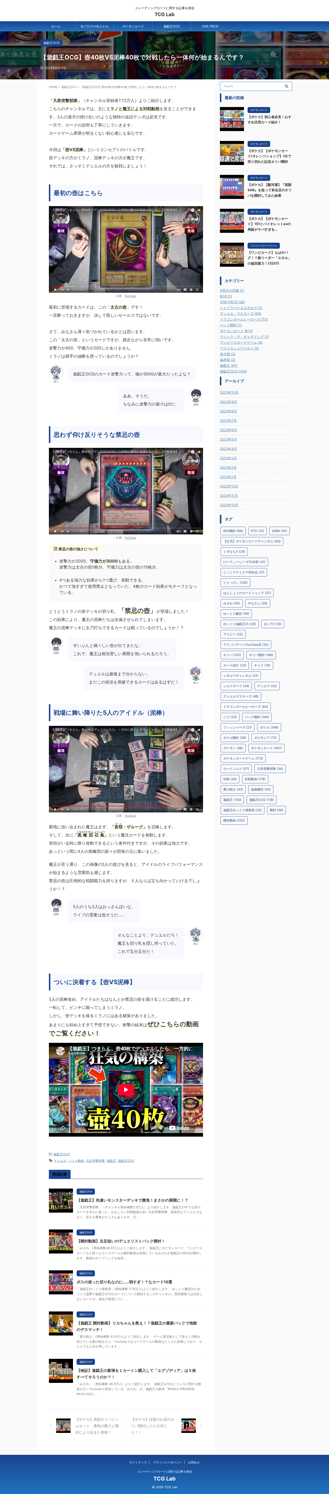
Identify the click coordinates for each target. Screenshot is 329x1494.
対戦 (230, 779)
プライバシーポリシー (167, 1462)
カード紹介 (234, 665)
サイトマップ (138, 1462)
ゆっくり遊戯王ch (239, 624)
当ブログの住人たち (94, 26)
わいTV (273, 624)
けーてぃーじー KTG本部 (244, 562)
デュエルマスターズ (241, 696)
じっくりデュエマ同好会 (243, 572)
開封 (276, 810)
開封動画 (234, 820)
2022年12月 (229, 486)
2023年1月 (228, 477)
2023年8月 (228, 411)
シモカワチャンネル (240, 675)
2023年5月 (228, 439)
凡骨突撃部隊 (95, 1161)
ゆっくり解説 (236, 613)
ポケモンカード (133, 26)
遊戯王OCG (172, 26)
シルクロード (236, 686)
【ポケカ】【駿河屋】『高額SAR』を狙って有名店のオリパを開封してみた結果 (270, 190)
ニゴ (230, 717)
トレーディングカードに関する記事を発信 (164, 1471)
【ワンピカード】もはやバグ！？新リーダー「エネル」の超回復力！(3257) (269, 257)
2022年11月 (229, 496)
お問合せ (194, 1462)
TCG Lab (165, 14)
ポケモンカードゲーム (243, 758)
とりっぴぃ (235, 582)
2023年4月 (228, 449)
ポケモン (233, 748)
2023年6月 (228, 430)
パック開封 (257, 717)
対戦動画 (255, 779)
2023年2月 (228, 467)
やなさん (258, 603)
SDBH (279, 531)
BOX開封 (233, 531)
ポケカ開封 (234, 738)
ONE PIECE (210, 26)
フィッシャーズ (237, 727)
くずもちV (234, 551)
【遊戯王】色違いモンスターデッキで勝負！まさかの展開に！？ (132, 1200)
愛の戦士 (233, 789)
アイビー (233, 634)
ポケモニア (265, 738)
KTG (257, 531)
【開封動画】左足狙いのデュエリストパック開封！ (121, 1241)
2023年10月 (229, 392)
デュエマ (267, 686)
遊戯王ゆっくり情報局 (242, 810)
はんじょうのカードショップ (247, 593)
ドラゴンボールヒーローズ (245, 707)
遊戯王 (111, 1161)
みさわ (231, 603)
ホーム (56, 26)
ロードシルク (236, 769)
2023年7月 (228, 420)
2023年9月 (228, 402)
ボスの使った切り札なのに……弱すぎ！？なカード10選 (124, 1281)
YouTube (130, 296)
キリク (262, 665)
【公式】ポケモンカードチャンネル (252, 541)
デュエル (60, 1161)
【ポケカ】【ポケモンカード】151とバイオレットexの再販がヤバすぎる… (269, 223)
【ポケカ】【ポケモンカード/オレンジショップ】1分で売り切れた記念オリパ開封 (269, 156)
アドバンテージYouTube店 (246, 644)
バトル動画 (76, 1161)
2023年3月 (228, 458)
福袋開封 (261, 789)
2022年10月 (229, 505)
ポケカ (269, 727)
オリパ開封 (261, 655)
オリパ (232, 655)
